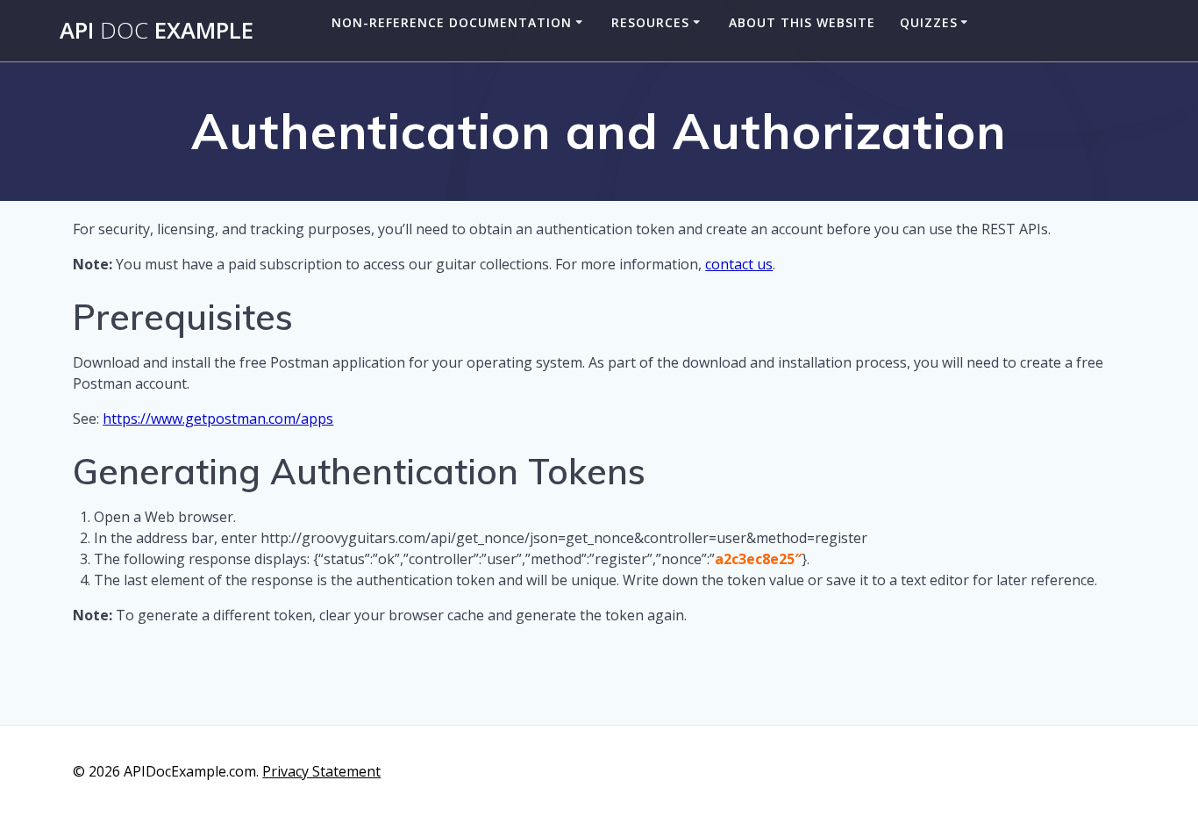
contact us (739, 264)
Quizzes (929, 22)
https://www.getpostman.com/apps (218, 418)
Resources (650, 22)
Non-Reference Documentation (452, 22)
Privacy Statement (321, 771)
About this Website (802, 22)
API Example (156, 30)
